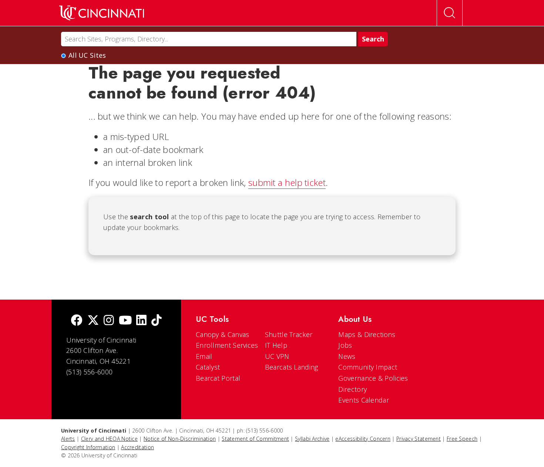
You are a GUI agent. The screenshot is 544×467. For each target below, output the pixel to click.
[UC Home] (102, 13)
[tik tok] (156, 320)
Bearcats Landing (291, 367)
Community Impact (367, 367)
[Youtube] (125, 320)
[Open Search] (450, 13)
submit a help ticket (287, 182)
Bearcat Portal (218, 378)
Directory (352, 389)
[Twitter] (93, 320)
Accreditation (137, 447)
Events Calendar (363, 400)
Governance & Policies (373, 378)
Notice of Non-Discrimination (180, 438)
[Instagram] (109, 320)
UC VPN (277, 356)
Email (204, 356)
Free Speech (462, 438)
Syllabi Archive (312, 438)
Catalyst (208, 367)
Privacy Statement (418, 438)
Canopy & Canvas (222, 334)
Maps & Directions (366, 334)
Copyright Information (88, 447)
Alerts (68, 438)
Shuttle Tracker (289, 334)
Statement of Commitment (255, 438)
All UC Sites (87, 55)
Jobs (345, 345)
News (346, 356)
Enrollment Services (227, 345)
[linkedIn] (141, 320)
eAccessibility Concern (362, 438)
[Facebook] (77, 320)
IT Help (276, 345)
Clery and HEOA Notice (109, 438)
